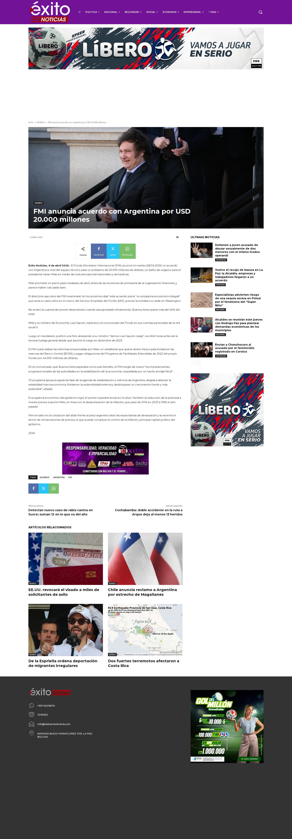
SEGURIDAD (221, 260)
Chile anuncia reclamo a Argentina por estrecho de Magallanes (142, 592)
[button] (260, 12)
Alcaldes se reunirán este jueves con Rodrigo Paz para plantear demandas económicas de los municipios (239, 325)
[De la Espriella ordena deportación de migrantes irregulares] (65, 630)
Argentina (59, 477)
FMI (70, 477)
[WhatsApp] (54, 488)
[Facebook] (33, 488)
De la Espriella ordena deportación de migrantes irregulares (63, 663)
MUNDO (41, 122)
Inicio (30, 122)
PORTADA (220, 285)
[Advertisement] (146, 95)
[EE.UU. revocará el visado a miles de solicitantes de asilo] (65, 559)
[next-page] (198, 363)
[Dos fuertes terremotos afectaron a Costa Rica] (145, 630)
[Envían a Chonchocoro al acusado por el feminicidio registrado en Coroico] (202, 350)
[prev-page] (193, 363)
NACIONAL (220, 309)
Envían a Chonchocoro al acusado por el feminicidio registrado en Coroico (234, 348)
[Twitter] (44, 488)
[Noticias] (49, 12)
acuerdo (45, 477)
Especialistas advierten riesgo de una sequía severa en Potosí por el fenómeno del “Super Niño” (238, 300)
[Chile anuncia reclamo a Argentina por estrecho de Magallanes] (145, 559)
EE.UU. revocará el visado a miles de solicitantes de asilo (63, 592)
